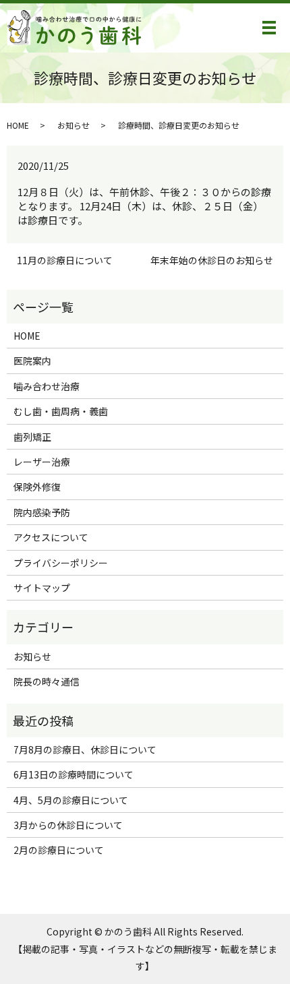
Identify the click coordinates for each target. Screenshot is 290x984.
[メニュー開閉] (269, 27)
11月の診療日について (65, 260)
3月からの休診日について (68, 825)
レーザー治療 (41, 461)
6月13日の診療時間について (73, 774)
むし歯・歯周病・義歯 (60, 411)
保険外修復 (37, 486)
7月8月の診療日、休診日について (84, 749)
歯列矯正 (32, 436)
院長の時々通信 (46, 681)
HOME (18, 125)
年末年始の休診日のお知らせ (211, 260)
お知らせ (73, 125)
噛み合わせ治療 (46, 386)
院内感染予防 (41, 512)
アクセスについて (50, 537)
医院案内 (32, 360)
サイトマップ (41, 587)
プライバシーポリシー (60, 563)
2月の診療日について (58, 850)
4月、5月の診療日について (70, 800)
